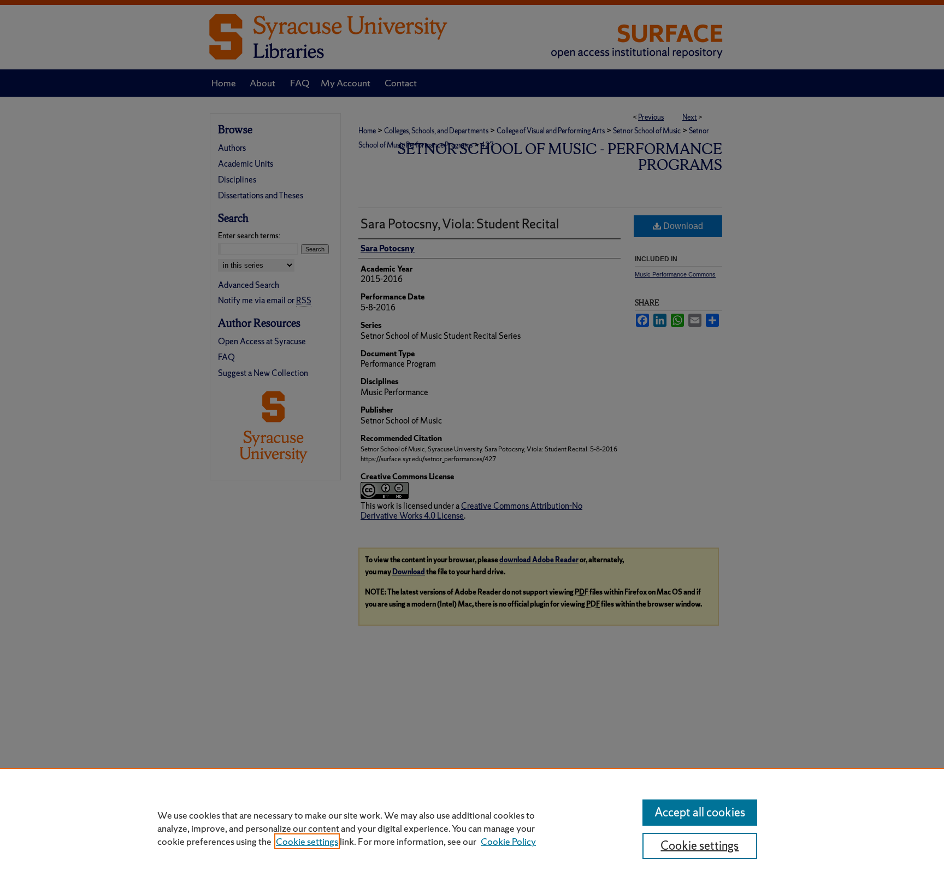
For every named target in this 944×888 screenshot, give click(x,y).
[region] (472, 828)
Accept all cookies (699, 812)
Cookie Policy (508, 841)
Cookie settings (307, 841)
